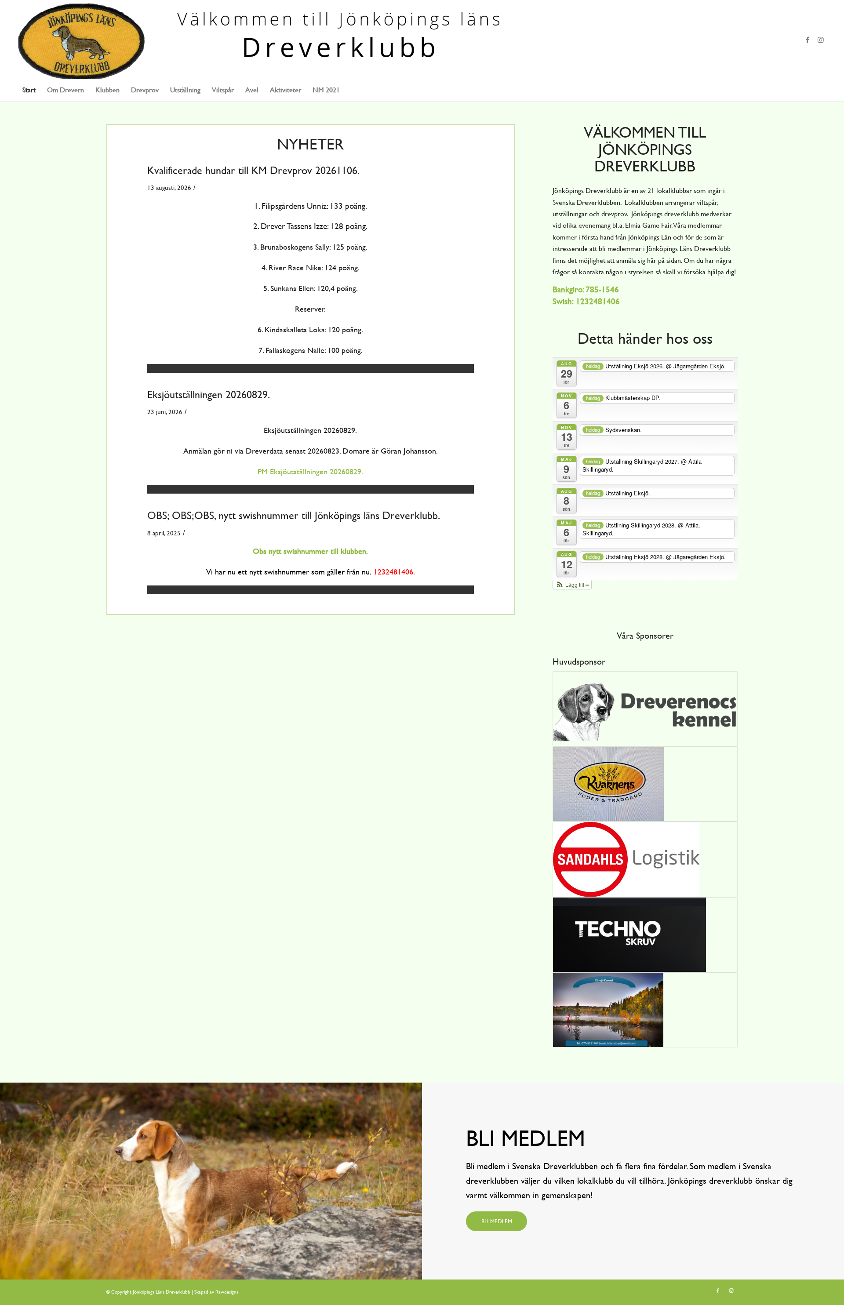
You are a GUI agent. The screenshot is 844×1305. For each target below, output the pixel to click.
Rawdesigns (226, 1292)
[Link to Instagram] (820, 39)
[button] (572, 584)
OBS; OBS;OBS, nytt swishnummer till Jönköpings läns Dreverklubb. (293, 515)
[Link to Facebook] (807, 39)
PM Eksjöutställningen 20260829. (310, 471)
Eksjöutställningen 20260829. (208, 395)
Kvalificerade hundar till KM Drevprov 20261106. (253, 170)
